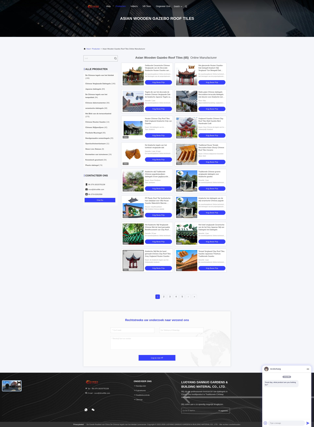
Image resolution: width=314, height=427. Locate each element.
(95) (95, 133)
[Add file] (265, 423)
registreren (224, 411)
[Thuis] (93, 6)
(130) (99, 76)
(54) (96, 160)
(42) (96, 127)
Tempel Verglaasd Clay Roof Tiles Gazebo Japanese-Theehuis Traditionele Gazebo (211, 253)
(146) (100, 84)
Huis (108, 6)
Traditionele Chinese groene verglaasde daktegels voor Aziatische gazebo (209, 174)
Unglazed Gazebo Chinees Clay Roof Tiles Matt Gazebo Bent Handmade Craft (210, 121)
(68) (96, 108)
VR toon (147, 6)
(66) (97, 103)
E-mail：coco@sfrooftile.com (98, 393)
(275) (98, 115)
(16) (98, 154)
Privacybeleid (78, 424)
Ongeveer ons (163, 6)
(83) (95, 89)
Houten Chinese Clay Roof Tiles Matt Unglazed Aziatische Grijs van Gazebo (158, 121)
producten (96, 49)
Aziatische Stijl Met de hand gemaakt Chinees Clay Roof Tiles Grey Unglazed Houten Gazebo (158, 253)
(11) (97, 144)
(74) (93, 165)
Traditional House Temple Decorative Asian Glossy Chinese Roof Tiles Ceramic (211, 147)
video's (134, 6)
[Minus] (307, 369)
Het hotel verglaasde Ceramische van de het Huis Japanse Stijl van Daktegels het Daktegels (211, 227)
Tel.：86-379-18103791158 (98, 389)
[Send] (308, 423)
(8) (94, 149)
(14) (97, 122)
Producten (121, 6)
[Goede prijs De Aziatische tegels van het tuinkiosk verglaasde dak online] (133, 154)
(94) (96, 95)
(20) (99, 138)
